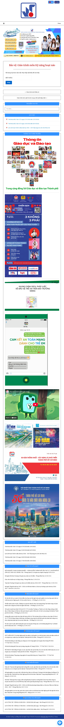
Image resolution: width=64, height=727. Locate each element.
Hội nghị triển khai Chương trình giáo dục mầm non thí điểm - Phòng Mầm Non (24, 576)
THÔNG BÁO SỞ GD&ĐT (33, 631)
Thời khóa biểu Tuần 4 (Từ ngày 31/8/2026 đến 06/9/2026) (23, 123)
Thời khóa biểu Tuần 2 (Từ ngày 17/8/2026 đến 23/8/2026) (20, 560)
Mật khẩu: (9, 77)
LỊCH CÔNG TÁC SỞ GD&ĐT (33, 698)
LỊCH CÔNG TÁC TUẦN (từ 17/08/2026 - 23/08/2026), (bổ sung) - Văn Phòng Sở (26, 705)
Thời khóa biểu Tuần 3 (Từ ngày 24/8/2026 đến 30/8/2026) (20, 557)
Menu (59, 23)
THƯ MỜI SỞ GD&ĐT (33, 662)
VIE (52, 2)
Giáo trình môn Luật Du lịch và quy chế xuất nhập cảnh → (32, 98)
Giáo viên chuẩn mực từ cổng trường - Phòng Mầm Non (19, 579)
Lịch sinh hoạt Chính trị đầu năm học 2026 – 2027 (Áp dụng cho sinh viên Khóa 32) (29, 127)
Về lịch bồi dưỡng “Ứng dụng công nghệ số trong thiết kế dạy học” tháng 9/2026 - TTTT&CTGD (29, 655)
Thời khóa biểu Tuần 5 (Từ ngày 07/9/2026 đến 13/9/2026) (23, 119)
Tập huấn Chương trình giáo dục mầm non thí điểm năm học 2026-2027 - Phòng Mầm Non (28, 583)
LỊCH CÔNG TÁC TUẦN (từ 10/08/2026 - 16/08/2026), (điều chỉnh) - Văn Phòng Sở (26, 709)
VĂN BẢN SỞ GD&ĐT (33, 594)
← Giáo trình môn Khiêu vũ (32, 92)
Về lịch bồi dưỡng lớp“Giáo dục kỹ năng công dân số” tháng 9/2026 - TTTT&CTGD (26, 646)
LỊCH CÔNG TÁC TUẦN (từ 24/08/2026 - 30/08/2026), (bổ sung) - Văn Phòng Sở (26, 702)
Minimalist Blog (44, 716)
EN (58, 2)
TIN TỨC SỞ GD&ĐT (33, 566)
